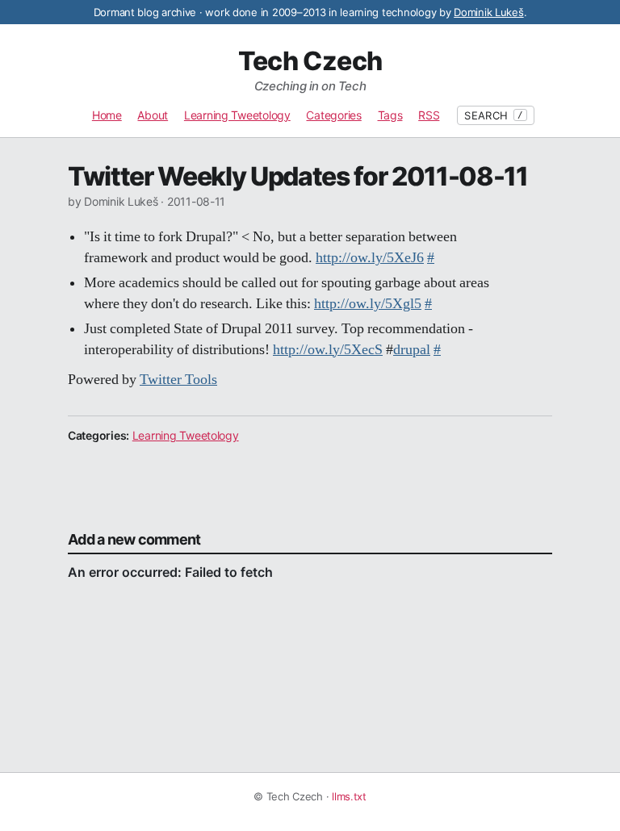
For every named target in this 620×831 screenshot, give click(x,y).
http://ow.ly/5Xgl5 (367, 304)
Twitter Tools (178, 380)
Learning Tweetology (237, 115)
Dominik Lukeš (489, 12)
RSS (428, 115)
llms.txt (349, 796)
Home (107, 115)
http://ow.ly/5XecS (328, 350)
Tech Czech (310, 61)
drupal (411, 350)
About (152, 115)
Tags (390, 115)
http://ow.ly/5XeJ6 (370, 258)
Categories (333, 115)
